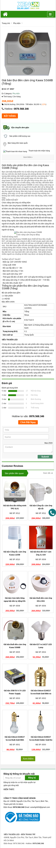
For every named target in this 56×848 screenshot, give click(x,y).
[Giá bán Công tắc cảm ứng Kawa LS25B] (15, 537)
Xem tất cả (48, 473)
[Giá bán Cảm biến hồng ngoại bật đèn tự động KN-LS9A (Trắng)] (15, 584)
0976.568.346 (21, 108)
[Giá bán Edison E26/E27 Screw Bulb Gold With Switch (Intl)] (15, 722)
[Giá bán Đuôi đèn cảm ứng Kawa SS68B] (15, 630)
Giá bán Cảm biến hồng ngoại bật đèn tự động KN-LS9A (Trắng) (15, 601)
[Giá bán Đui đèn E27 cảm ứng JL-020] (41, 537)
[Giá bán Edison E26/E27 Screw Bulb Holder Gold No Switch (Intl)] (41, 722)
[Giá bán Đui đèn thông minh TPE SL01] (15, 491)
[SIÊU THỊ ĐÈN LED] (28, 5)
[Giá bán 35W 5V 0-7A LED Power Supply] (15, 676)
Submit (45, 456)
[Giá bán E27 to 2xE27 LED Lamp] (41, 630)
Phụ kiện (16, 94)
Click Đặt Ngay (28, 422)
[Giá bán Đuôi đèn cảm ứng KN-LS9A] (41, 584)
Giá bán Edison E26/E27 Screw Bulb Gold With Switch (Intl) (15, 740)
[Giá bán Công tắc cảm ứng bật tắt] (41, 491)
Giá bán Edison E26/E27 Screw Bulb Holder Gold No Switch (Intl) (40, 740)
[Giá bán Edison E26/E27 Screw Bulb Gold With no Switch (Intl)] (41, 676)
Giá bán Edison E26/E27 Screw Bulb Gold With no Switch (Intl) (40, 694)
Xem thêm (27, 157)
